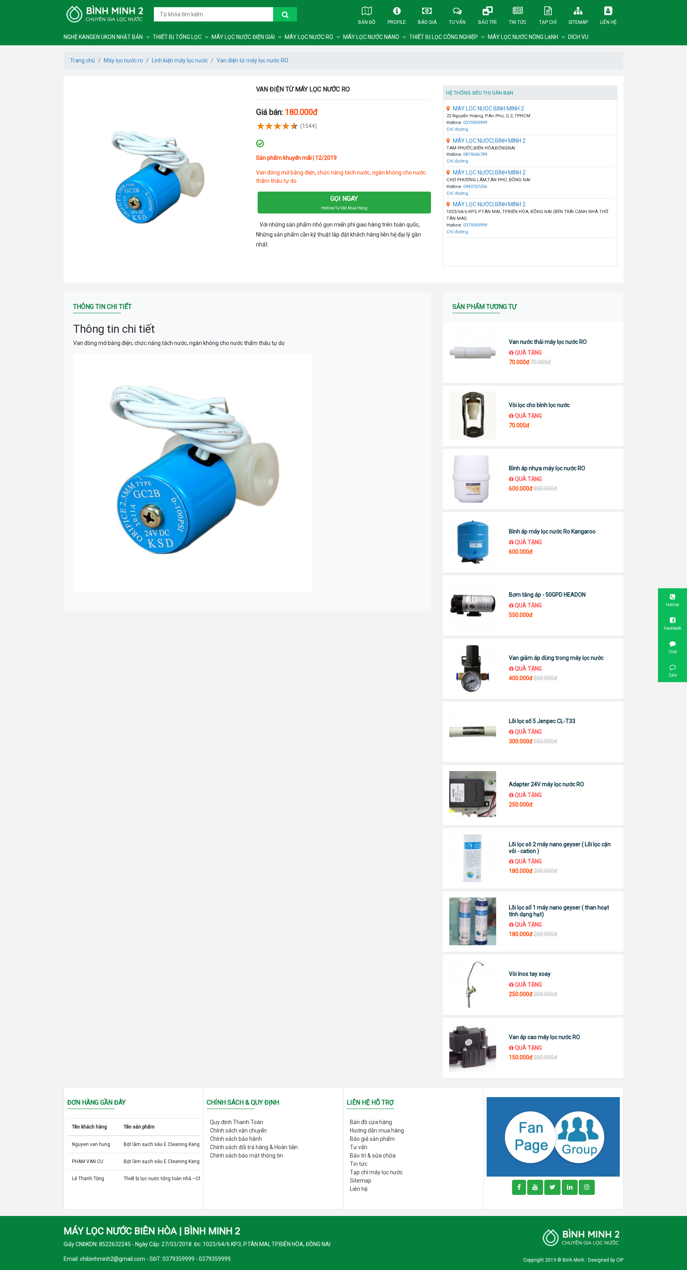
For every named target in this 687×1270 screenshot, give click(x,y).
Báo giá (427, 22)
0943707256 (475, 186)
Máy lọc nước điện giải (243, 37)
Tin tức (517, 22)
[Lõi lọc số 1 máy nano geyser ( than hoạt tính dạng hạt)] (473, 921)
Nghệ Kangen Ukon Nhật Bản (103, 37)
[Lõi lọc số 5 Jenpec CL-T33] (473, 732)
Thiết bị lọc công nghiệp (443, 37)
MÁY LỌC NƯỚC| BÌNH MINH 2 (489, 141)
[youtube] (535, 1187)
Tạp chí (548, 22)
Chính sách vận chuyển (238, 1130)
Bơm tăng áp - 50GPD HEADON (547, 594)
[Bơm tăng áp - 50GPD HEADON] (473, 605)
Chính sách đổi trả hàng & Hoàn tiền (254, 1147)
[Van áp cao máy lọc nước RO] (473, 1048)
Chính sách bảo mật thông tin (246, 1155)
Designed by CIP (605, 1260)
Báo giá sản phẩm (372, 1139)
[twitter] (552, 1187)
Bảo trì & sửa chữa (373, 1155)
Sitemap (578, 22)
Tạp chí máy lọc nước (376, 1172)
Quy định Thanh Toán (236, 1122)
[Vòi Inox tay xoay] (473, 984)
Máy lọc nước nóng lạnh (523, 37)
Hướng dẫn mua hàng (377, 1130)
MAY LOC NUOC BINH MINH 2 (488, 108)
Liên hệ (608, 22)
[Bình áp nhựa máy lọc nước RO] (473, 479)
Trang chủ (82, 60)
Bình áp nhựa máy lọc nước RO (547, 468)
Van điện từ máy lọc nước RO (252, 60)
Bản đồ (366, 22)
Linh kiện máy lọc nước (180, 60)
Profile (397, 22)
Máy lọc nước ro (309, 37)
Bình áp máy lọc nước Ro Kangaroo (552, 531)
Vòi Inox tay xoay (530, 974)
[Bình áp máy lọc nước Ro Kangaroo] (473, 542)
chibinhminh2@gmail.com (112, 1259)
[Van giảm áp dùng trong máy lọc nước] (473, 668)
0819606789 (475, 154)
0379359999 (475, 122)
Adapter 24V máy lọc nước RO (546, 784)
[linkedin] (570, 1187)
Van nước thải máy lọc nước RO (548, 342)
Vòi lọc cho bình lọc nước (539, 405)
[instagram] (587, 1187)
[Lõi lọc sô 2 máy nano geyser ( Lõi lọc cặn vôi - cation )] (473, 858)
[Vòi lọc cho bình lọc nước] (473, 416)
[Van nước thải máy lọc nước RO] (473, 352)
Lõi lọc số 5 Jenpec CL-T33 (542, 721)
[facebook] (553, 1136)
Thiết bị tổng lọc (177, 37)
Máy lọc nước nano (371, 37)
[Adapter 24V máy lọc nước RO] (473, 795)
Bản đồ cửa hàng (371, 1122)
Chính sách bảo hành (236, 1139)
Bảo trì (487, 22)
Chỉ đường (457, 129)
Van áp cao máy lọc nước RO (544, 1037)
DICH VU (578, 37)
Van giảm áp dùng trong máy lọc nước (556, 658)
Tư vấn (457, 22)
